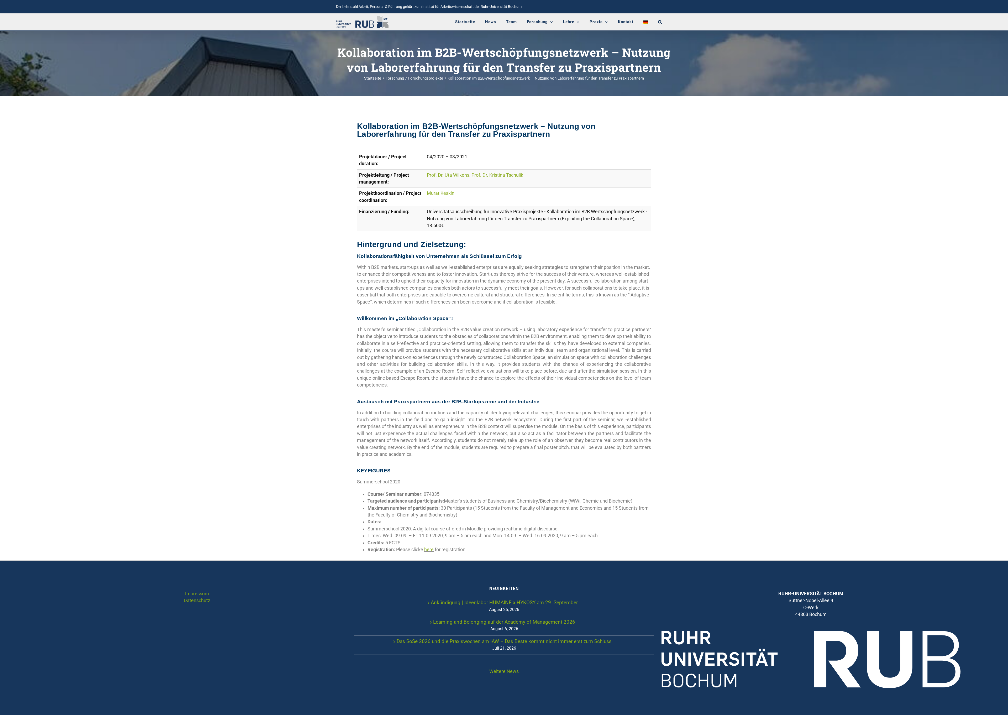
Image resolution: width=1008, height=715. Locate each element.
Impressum (197, 593)
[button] (660, 21)
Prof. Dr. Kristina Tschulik (497, 175)
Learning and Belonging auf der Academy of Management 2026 (504, 622)
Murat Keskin (440, 193)
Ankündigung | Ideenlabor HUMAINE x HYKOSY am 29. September (504, 602)
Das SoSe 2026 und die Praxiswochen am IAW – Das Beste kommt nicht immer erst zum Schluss (504, 641)
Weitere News (504, 671)
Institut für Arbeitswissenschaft (448, 6)
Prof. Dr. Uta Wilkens (448, 175)
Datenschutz (197, 600)
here (429, 549)
